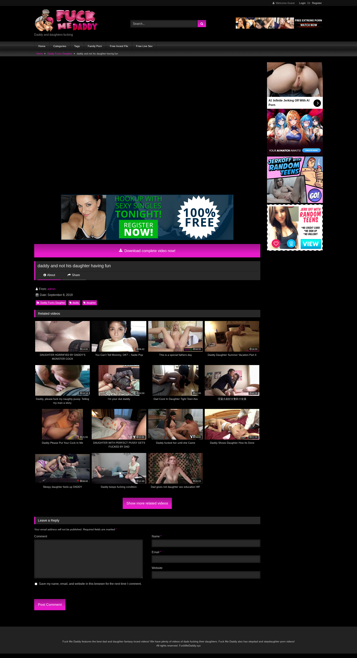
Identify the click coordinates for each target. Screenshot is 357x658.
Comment (40, 536)
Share (75, 275)
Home (41, 46)
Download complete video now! (149, 251)
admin (51, 289)
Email (156, 552)
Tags (77, 46)
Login (302, 2)
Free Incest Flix (119, 46)
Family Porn (95, 46)
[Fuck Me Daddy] (66, 21)
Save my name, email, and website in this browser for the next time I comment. (90, 583)
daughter (91, 302)
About (51, 275)
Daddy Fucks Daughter (59, 53)
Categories (59, 46)
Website (157, 568)
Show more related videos (147, 503)
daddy (76, 302)
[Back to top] (345, 647)
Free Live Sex (144, 46)
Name (157, 536)
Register (317, 2)
